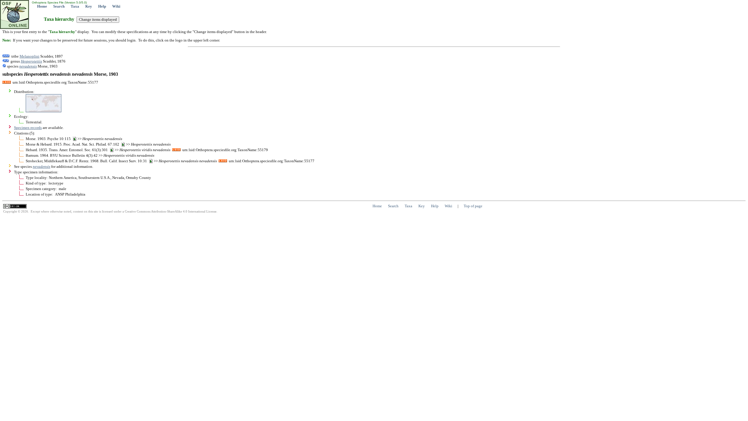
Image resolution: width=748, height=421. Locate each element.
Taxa (75, 6)
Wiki (116, 6)
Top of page (473, 206)
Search (59, 6)
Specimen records (28, 127)
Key (88, 6)
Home (42, 6)
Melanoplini (29, 56)
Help (102, 6)
